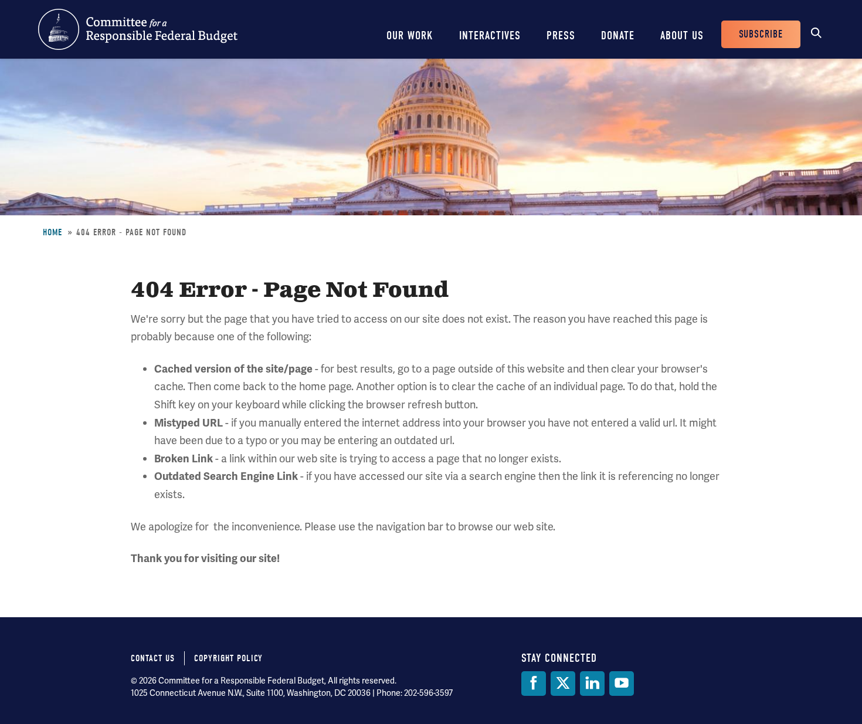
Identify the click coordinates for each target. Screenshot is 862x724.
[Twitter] (563, 683)
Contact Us (153, 658)
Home (52, 232)
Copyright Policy (228, 658)
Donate (617, 35)
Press (561, 35)
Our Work (409, 35)
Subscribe (761, 34)
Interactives (490, 35)
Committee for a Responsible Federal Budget (137, 29)
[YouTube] (621, 683)
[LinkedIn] (592, 683)
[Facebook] (533, 683)
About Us (682, 35)
